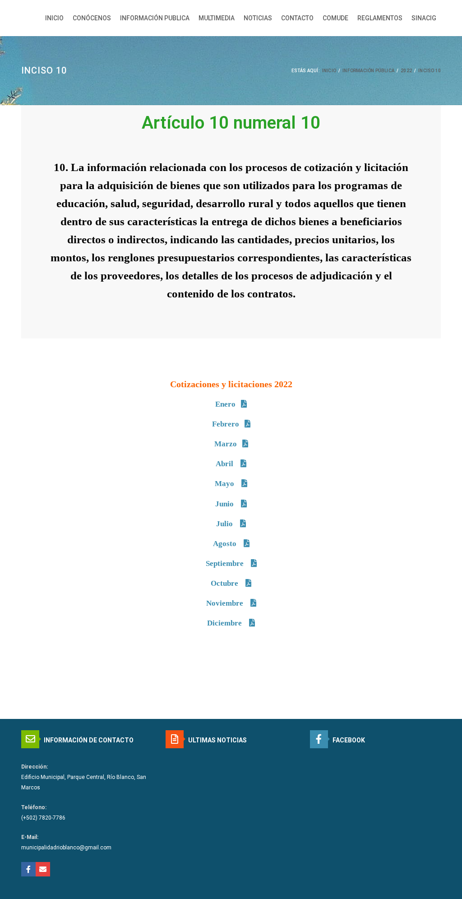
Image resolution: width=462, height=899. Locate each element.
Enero (225, 404)
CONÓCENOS (92, 18)
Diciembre (225, 623)
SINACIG (423, 18)
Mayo (225, 483)
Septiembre (225, 563)
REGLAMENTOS (379, 18)
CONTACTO (297, 18)
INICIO (54, 18)
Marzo (225, 444)
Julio (225, 523)
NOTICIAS (258, 18)
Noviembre (225, 603)
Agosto (225, 543)
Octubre (225, 583)
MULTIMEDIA (217, 18)
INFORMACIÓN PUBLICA (154, 18)
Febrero (225, 424)
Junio (225, 504)
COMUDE (335, 18)
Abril (225, 463)
